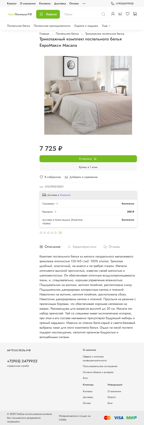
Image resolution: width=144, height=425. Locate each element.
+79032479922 (124, 3)
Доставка (60, 3)
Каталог (12, 3)
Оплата (73, 3)
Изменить (65, 195)
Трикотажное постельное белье (104, 34)
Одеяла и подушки (86, 26)
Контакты (45, 3)
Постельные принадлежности (52, 26)
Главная (44, 34)
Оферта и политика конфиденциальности (95, 358)
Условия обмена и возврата (98, 372)
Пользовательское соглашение (100, 366)
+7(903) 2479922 (22, 361)
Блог (85, 378)
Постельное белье (18, 26)
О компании (28, 3)
